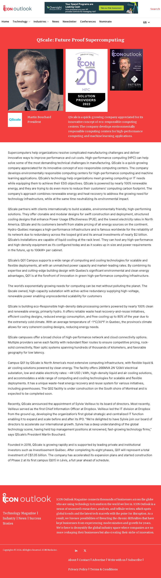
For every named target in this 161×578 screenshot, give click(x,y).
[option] (91, 10)
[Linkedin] (76, 550)
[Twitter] (84, 550)
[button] (155, 9)
